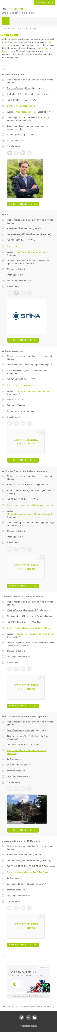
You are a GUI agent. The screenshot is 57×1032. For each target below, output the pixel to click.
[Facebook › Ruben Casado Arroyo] (16, 152)
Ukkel (27, 88)
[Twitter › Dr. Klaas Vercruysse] (9, 423)
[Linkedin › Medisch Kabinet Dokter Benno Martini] (22, 668)
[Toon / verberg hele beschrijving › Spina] (31, 262)
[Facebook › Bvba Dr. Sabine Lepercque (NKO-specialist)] (16, 788)
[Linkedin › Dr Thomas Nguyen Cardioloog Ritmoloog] (22, 549)
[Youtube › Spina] (29, 293)
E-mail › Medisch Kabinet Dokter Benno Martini (28, 628)
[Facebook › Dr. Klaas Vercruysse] (16, 423)
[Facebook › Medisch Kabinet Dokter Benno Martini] (16, 668)
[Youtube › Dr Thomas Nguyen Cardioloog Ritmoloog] (29, 549)
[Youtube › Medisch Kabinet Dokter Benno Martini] (29, 668)
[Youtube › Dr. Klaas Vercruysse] (29, 423)
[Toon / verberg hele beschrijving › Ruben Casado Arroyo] (31, 119)
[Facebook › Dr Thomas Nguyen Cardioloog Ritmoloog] (16, 549)
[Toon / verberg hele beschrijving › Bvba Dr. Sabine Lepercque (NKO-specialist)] (31, 764)
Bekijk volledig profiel (23, 204)
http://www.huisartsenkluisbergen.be (32, 391)
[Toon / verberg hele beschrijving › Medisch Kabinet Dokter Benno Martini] (31, 644)
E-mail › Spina (13, 246)
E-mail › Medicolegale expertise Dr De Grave (27, 872)
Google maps (39, 88)
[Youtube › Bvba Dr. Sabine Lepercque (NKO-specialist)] (29, 788)
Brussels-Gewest (15, 88)
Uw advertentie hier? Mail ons (28, 996)
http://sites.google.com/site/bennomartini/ (35, 634)
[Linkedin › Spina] (22, 293)
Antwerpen (12, 228)
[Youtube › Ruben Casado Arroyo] (29, 152)
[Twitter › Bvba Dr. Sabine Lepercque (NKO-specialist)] (9, 788)
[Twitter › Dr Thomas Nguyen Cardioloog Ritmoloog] (9, 549)
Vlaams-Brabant (14, 610)
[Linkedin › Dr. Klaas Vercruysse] (22, 423)
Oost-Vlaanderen (14, 365)
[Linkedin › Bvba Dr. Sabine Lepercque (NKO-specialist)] (22, 788)
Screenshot (44, 112)
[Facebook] (28, 1017)
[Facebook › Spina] (16, 293)
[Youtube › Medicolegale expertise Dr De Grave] (29, 907)
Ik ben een (45, 2)
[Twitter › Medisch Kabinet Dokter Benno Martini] (9, 668)
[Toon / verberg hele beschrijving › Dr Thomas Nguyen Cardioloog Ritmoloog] (31, 524)
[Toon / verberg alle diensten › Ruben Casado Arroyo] (31, 128)
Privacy (34, 1026)
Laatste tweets (15, 140)
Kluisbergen (30, 365)
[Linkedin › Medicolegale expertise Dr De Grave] (22, 907)
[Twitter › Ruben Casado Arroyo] (9, 152)
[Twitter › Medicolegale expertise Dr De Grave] (9, 907)
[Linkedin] (34, 1017)
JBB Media (26, 1026)
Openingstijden (15, 275)
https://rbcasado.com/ (26, 112)
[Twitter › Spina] (9, 293)
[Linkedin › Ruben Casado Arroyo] (22, 152)
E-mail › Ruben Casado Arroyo (21, 106)
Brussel (28, 484)
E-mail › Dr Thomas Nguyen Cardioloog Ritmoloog (30, 505)
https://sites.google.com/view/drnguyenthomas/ (29, 514)
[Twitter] (21, 1017)
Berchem (23, 228)
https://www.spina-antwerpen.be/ (30, 252)
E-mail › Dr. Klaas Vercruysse (20, 385)
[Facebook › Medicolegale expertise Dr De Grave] (16, 907)
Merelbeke (29, 730)
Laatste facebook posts (19, 280)
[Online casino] (28, 967)
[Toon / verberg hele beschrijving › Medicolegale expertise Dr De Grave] (31, 884)
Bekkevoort (29, 610)
